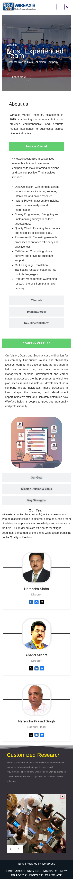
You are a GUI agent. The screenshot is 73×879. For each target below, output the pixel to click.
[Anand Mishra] (36, 634)
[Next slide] (19, 849)
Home (9, 871)
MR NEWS (61, 871)
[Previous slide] (11, 849)
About (20, 871)
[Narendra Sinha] (36, 567)
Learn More (19, 76)
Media (48, 871)
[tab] (36, 146)
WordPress (48, 863)
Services (34, 871)
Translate (53, 875)
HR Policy (19, 875)
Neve (21, 863)
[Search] (67, 7)
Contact (36, 875)
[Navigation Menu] (61, 7)
